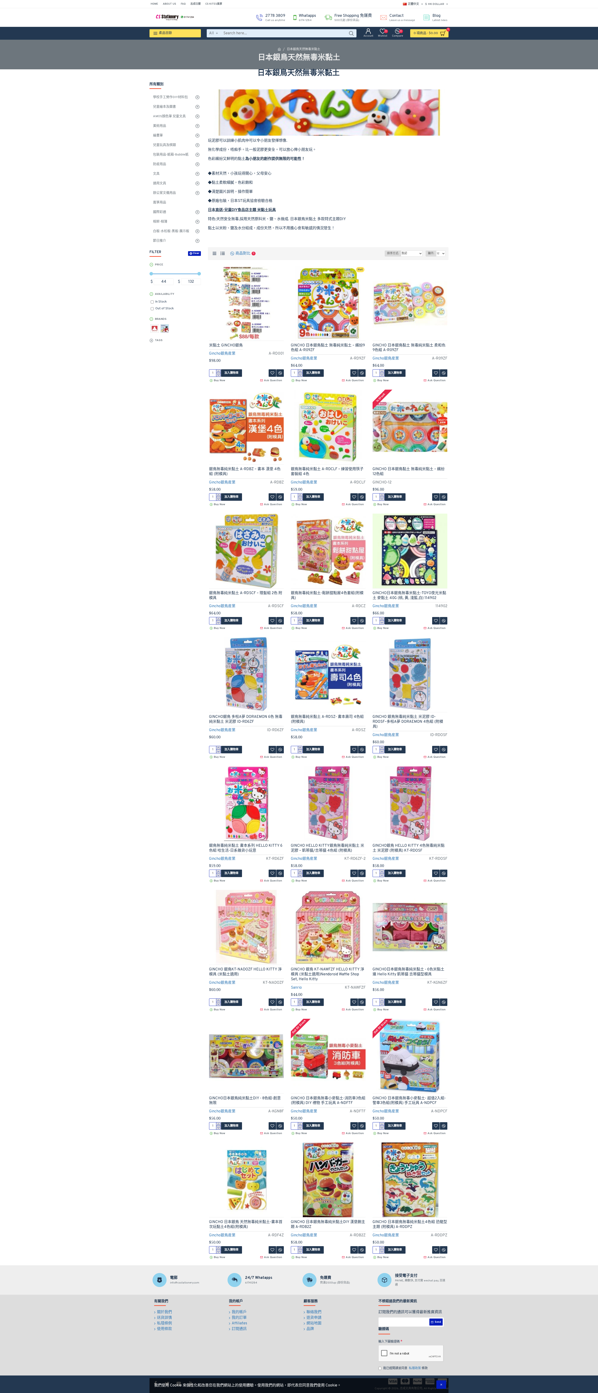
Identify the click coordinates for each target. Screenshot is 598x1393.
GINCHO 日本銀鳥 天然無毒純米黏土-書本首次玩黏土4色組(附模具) (245, 1224)
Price (159, 265)
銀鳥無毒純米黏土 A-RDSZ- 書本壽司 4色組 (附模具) (327, 719)
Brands (161, 319)
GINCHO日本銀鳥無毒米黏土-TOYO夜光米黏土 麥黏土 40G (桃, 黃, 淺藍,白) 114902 (409, 595)
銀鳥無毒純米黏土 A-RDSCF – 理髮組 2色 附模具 (245, 595)
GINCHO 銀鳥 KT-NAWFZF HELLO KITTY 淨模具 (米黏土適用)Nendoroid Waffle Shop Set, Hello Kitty (327, 974)
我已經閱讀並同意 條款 (405, 1368)
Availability (164, 294)
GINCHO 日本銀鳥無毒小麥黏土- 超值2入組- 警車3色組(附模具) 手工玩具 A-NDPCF (409, 1101)
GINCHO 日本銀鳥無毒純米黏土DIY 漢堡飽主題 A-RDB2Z (328, 1224)
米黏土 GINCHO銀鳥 (226, 345)
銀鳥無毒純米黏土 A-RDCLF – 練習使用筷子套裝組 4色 (327, 471)
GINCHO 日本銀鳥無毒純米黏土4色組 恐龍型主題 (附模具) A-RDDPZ (410, 1224)
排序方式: (393, 253)
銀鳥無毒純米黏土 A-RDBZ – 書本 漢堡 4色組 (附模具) (245, 471)
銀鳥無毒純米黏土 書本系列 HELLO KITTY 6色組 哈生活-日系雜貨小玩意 (245, 848)
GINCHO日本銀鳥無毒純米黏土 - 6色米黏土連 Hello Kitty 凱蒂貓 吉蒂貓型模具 (408, 972)
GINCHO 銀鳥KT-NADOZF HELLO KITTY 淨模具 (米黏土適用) (245, 972)
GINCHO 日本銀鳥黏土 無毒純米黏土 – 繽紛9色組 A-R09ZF (328, 348)
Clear (196, 253)
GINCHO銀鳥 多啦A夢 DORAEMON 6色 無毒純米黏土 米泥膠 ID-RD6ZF (245, 719)
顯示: (431, 253)
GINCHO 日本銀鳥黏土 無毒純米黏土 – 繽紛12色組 (409, 471)
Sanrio (296, 987)
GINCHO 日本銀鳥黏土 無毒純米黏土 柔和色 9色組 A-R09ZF (409, 348)
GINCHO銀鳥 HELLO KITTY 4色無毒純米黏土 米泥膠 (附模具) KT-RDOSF (409, 848)
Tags (159, 340)
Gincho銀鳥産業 (222, 353)
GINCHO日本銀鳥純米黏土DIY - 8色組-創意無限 (245, 1101)
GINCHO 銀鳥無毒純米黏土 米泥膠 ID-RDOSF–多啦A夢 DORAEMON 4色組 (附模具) (408, 722)
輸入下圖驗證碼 (389, 1342)
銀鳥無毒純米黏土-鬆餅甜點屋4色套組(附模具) (327, 595)
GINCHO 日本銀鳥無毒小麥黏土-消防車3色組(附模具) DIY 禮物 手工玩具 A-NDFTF (328, 1101)
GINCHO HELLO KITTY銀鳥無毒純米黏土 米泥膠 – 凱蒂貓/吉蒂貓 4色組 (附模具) (327, 848)
